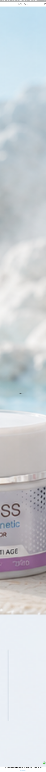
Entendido (23, 770)
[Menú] (1, 4)
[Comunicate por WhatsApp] (44, 762)
